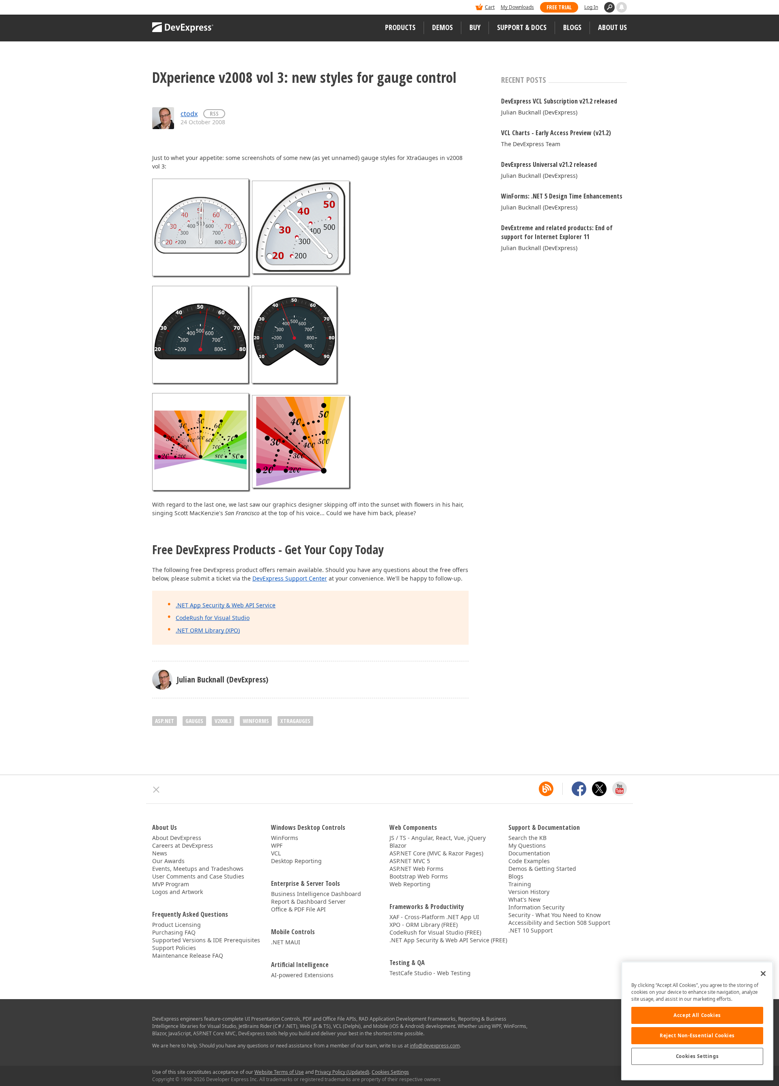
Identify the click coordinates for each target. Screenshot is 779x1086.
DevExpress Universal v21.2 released (549, 164)
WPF (276, 845)
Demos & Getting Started (542, 868)
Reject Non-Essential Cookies (697, 1035)
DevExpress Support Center (289, 578)
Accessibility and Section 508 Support (559, 922)
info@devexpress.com (435, 1045)
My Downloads (517, 7)
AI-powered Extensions (302, 975)
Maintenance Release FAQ (187, 955)
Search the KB (527, 838)
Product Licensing (176, 924)
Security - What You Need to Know (554, 915)
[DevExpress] (177, 8)
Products (400, 27)
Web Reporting (410, 884)
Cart (490, 7)
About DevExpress (176, 838)
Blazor (398, 845)
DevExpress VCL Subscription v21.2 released (559, 101)
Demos (442, 27)
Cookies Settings (697, 1056)
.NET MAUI (285, 942)
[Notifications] (621, 7)
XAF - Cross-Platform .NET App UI (434, 917)
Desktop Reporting (296, 861)
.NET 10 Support (530, 930)
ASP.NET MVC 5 (410, 861)
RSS (214, 113)
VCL (276, 853)
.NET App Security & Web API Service (225, 605)
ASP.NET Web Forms (416, 868)
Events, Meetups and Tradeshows (197, 868)
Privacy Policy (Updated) (342, 1072)
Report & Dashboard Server (308, 901)
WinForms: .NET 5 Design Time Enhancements (561, 196)
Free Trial (559, 7)
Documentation (529, 853)
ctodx (189, 113)
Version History (528, 892)
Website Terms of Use (279, 1072)
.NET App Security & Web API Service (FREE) (448, 940)
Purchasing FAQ (174, 932)
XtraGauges (295, 721)
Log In (591, 7)
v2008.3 (223, 721)
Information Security (536, 907)
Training (519, 884)
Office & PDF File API (298, 909)
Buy (474, 27)
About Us (612, 27)
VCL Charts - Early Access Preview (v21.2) (556, 132)
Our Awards (168, 861)
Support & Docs (522, 27)
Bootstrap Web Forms (419, 876)
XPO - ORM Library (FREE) (424, 924)
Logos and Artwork (177, 892)
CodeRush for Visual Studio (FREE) (435, 932)
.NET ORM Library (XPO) (208, 630)
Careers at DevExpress (182, 845)
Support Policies (174, 948)
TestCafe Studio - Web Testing (430, 973)
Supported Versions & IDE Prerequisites (206, 940)
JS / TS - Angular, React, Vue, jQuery (438, 838)
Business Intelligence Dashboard (316, 894)
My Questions (527, 845)
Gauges (194, 721)
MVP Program (170, 884)
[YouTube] (619, 789)
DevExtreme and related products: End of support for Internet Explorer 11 (557, 232)
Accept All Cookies (697, 1015)
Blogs (572, 27)
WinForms (256, 721)
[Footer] (156, 789)
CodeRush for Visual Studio (213, 618)
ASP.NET (164, 721)
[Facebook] (579, 789)
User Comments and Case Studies (198, 876)
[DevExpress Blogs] (546, 789)
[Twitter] (599, 789)
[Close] (763, 973)
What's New (524, 899)
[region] (697, 1020)
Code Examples (529, 861)
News (159, 853)
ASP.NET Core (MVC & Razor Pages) (436, 853)
